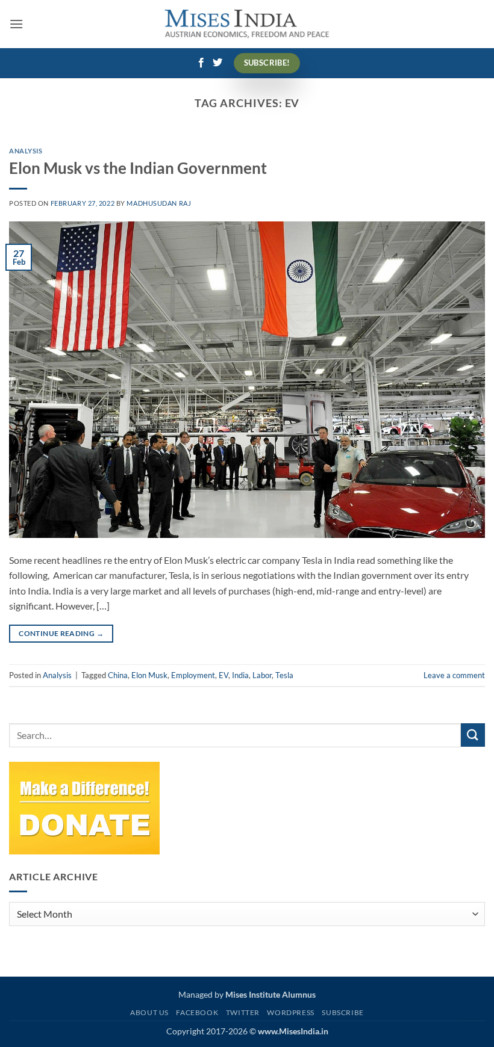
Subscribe (343, 1012)
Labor (262, 675)
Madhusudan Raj (159, 203)
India (240, 675)
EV (223, 675)
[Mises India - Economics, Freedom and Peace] (247, 24)
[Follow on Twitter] (217, 63)
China (118, 675)
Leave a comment (454, 675)
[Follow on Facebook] (201, 63)
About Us (149, 1012)
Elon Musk (149, 675)
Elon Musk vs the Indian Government (138, 168)
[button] (16, 24)
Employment (193, 675)
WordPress (290, 1012)
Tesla (284, 675)
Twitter (243, 1012)
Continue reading (61, 633)
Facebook (197, 1012)
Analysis (25, 151)
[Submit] (473, 735)
